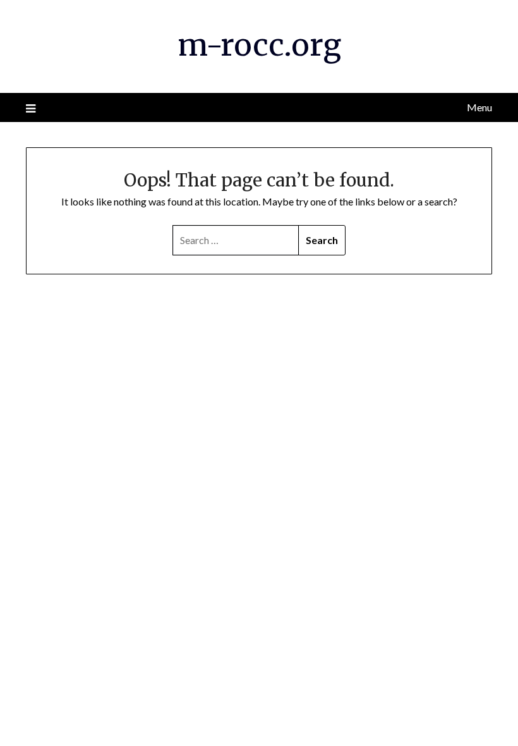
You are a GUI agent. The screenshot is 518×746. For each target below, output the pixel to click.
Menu (479, 107)
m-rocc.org (259, 45)
